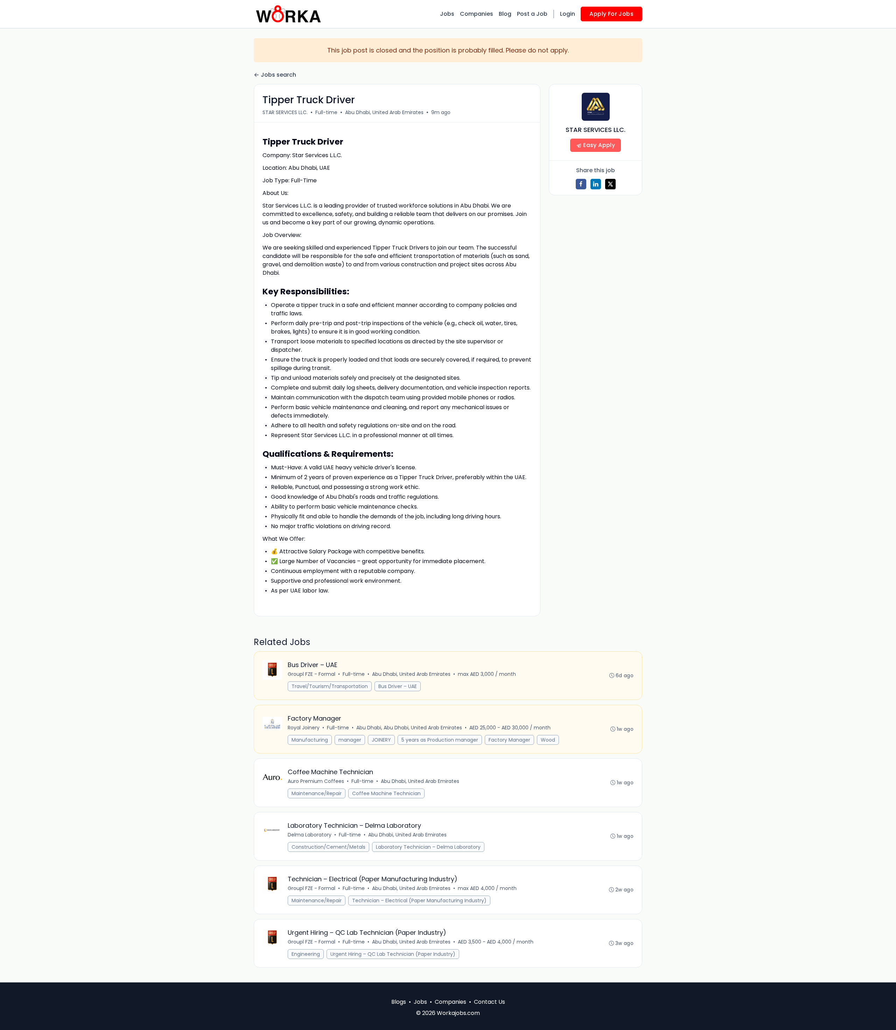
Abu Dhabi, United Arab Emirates (384, 112)
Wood (548, 739)
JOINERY (381, 739)
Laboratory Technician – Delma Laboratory (428, 846)
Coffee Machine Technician (386, 793)
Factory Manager (509, 739)
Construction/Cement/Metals (328, 846)
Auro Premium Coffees (316, 781)
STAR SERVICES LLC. (285, 112)
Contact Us (489, 1002)
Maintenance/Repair (317, 793)
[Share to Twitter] (610, 184)
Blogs (398, 1002)
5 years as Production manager (439, 739)
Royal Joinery (304, 727)
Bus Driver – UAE (397, 686)
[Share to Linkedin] (595, 184)
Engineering (306, 954)
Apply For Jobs (611, 14)
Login (567, 14)
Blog (505, 14)
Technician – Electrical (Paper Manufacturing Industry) (419, 900)
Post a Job (532, 14)
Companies (476, 14)
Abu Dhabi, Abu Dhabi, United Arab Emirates (409, 727)
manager (349, 739)
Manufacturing (310, 739)
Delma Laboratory (309, 834)
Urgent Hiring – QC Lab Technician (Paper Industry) (392, 954)
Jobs (447, 14)
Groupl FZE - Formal (311, 674)
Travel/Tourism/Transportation (330, 686)
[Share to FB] (581, 184)
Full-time (326, 112)
